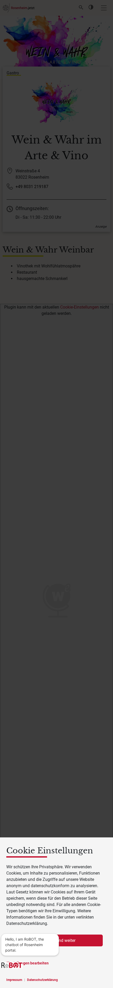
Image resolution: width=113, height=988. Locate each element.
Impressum (14, 980)
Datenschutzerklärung (42, 980)
